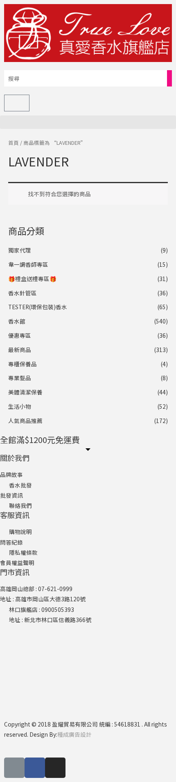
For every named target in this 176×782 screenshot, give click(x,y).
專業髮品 (19, 378)
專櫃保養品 (22, 364)
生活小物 (19, 406)
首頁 (13, 142)
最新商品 (19, 350)
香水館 (16, 321)
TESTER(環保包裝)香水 (37, 307)
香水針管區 (22, 293)
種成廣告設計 (74, 734)
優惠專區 (19, 335)
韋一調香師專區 (28, 264)
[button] (88, 122)
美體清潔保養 (25, 392)
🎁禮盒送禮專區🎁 (32, 279)
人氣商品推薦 (25, 420)
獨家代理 (19, 250)
